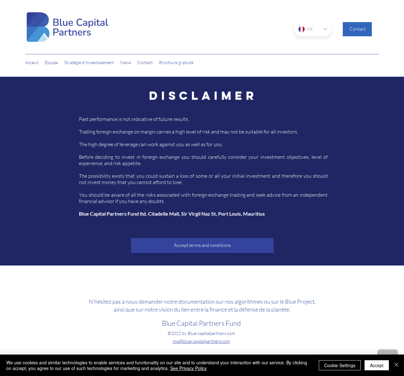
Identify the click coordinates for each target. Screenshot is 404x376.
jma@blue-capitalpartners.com (201, 341)
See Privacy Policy (188, 368)
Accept (376, 365)
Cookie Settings (339, 365)
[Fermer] (396, 365)
